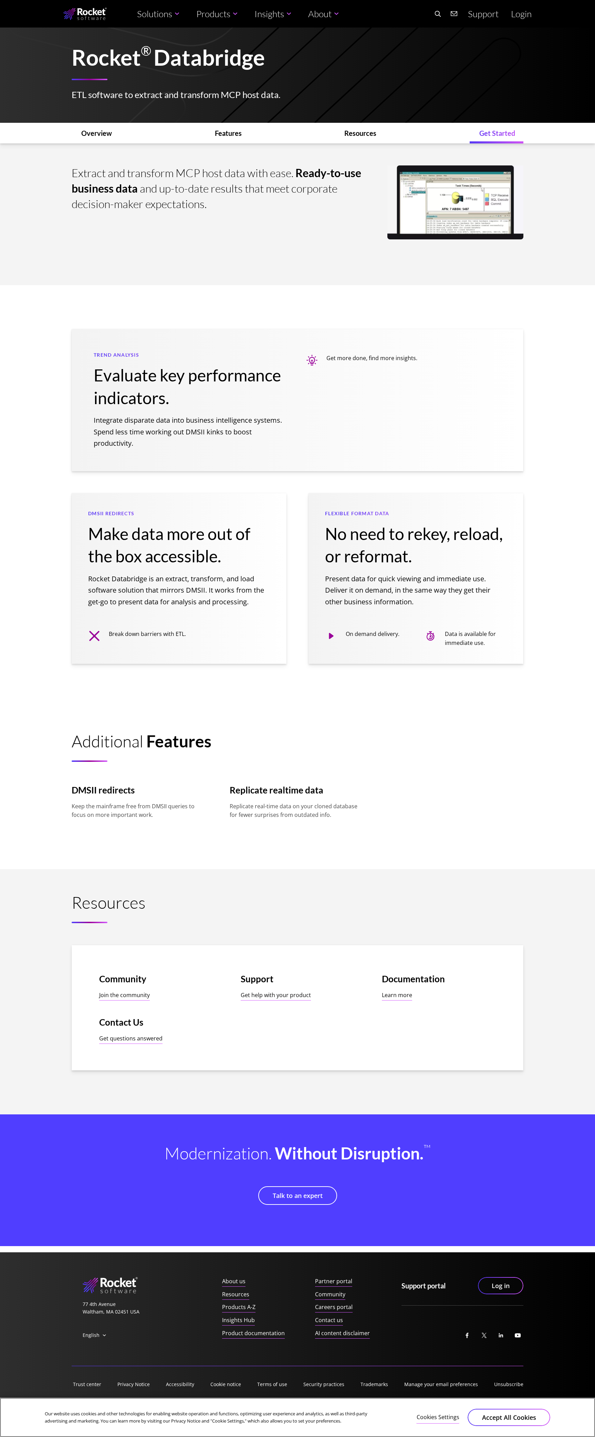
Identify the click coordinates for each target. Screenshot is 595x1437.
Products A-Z (238, 1307)
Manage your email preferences (441, 1384)
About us (234, 1281)
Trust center (87, 1384)
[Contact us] (454, 13)
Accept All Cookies (509, 1417)
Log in (501, 1286)
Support (483, 13)
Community (330, 1294)
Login (521, 13)
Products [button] (213, 13)
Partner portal (333, 1281)
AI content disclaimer (342, 1333)
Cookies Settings (438, 1417)
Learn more (397, 995)
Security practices (323, 1384)
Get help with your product (276, 995)
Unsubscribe (508, 1384)
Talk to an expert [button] (298, 1195)
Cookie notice (225, 1384)
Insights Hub (238, 1320)
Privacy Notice (133, 1384)
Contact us (329, 1320)
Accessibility (180, 1384)
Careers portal (334, 1307)
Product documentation (253, 1333)
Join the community (124, 995)
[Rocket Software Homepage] (85, 14)
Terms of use (272, 1384)
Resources (235, 1294)
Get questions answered (131, 1038)
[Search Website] (438, 13)
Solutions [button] (154, 13)
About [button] (320, 13)
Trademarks (374, 1384)
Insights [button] (269, 13)
